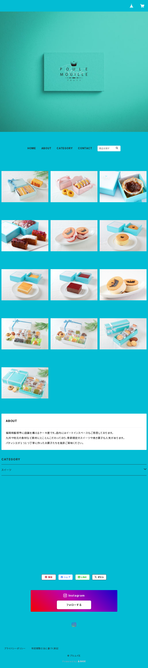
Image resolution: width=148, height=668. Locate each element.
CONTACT (85, 148)
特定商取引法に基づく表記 (44, 648)
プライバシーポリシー (15, 648)
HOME (31, 148)
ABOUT (46, 148)
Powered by (70, 661)
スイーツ (6, 469)
